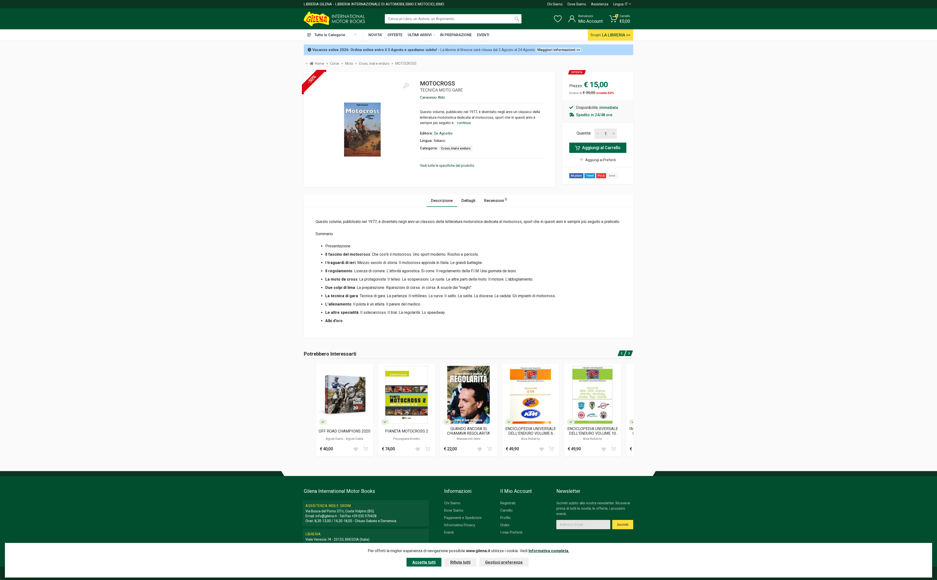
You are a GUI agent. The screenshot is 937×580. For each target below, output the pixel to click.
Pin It (601, 175)
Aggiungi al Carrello (601, 147)
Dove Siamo (577, 4)
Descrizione (442, 200)
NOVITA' (375, 35)
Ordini (504, 525)
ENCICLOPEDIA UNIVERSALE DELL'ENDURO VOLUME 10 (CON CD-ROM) (592, 431)
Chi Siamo (555, 4)
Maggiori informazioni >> (558, 50)
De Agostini (443, 133)
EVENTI (483, 35)
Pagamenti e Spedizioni (462, 518)
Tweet (589, 175)
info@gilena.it (326, 516)
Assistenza (599, 4)
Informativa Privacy (459, 525)
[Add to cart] (365, 448)
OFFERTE (394, 35)
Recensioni (495, 200)
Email (612, 175)
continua (464, 123)
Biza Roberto (530, 439)
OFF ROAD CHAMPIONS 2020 (344, 431)
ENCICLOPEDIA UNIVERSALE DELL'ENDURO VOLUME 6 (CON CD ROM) (530, 431)
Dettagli (468, 200)
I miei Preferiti (511, 532)
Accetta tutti (424, 562)
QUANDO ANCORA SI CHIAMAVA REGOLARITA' (468, 431)
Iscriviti (622, 524)
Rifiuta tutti (460, 562)
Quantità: (584, 133)
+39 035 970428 (364, 516)
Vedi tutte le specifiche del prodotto (447, 166)
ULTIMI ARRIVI (420, 35)
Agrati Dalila (354, 439)
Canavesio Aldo (432, 97)
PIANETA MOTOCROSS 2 (406, 431)
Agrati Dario (335, 439)
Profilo (505, 518)
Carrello (506, 510)
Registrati (507, 503)
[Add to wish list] (355, 449)
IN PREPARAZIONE (456, 35)
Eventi (449, 532)
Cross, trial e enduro (455, 148)
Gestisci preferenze (504, 562)
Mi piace (576, 175)
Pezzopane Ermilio (406, 439)
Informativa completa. (549, 550)
